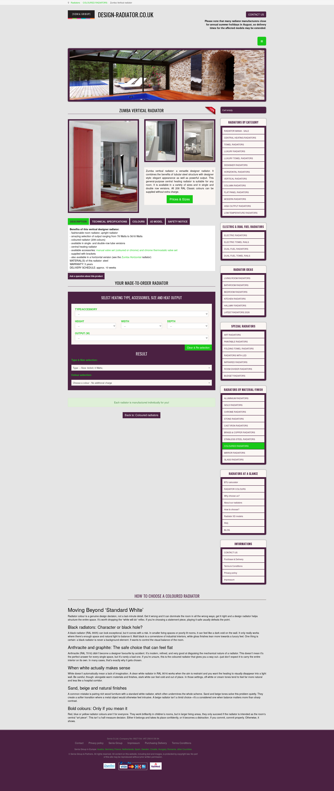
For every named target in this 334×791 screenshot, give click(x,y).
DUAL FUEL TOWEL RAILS (237, 255)
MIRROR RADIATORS (234, 452)
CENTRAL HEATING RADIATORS (240, 137)
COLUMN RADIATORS (235, 185)
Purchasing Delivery (156, 743)
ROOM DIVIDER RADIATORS (238, 368)
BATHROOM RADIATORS (236, 285)
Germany (109, 749)
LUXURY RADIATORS (234, 151)
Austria (100, 749)
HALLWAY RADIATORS (235, 305)
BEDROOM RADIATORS (235, 291)
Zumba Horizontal (131, 257)
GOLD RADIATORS (233, 404)
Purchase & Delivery (233, 559)
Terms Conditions (181, 743)
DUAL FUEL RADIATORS (236, 248)
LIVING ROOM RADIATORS (237, 278)
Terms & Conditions (233, 565)
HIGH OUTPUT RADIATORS (237, 205)
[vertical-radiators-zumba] (198, 140)
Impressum (229, 579)
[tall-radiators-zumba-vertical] (160, 140)
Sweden (145, 749)
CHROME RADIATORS (235, 411)
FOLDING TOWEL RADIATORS (239, 348)
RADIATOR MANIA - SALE (236, 130)
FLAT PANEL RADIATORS (236, 192)
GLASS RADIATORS (234, 459)
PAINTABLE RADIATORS (236, 341)
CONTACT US (256, 14)
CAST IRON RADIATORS (236, 425)
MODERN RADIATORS (235, 198)
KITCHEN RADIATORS (235, 298)
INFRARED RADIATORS (235, 362)
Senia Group (115, 743)
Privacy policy (230, 572)
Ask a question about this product (86, 276)
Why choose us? (232, 495)
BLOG (227, 529)
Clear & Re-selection (198, 347)
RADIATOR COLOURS (235, 488)
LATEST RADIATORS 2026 (237, 312)
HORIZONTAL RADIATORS (237, 171)
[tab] (78, 221)
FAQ (226, 522)
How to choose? (231, 509)
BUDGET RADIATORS (234, 375)
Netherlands (128, 749)
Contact (79, 743)
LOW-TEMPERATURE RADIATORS (240, 212)
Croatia (153, 749)
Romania (171, 749)
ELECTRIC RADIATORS (235, 235)
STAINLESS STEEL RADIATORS (239, 439)
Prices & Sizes (180, 199)
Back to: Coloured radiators (141, 415)
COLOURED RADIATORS (95, 2)
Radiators (75, 2)
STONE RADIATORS (234, 418)
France (117, 749)
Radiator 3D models (233, 516)
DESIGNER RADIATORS (236, 164)
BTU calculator (231, 482)
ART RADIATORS (232, 334)
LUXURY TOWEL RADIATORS (238, 158)
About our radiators (233, 502)
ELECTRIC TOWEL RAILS (236, 241)
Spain (137, 749)
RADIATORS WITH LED (235, 355)
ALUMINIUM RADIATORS (236, 398)
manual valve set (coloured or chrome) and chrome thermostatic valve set (136, 250)
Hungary (162, 749)
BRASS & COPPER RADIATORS (239, 432)
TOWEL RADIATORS (234, 144)
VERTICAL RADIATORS (235, 178)
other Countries (184, 749)
